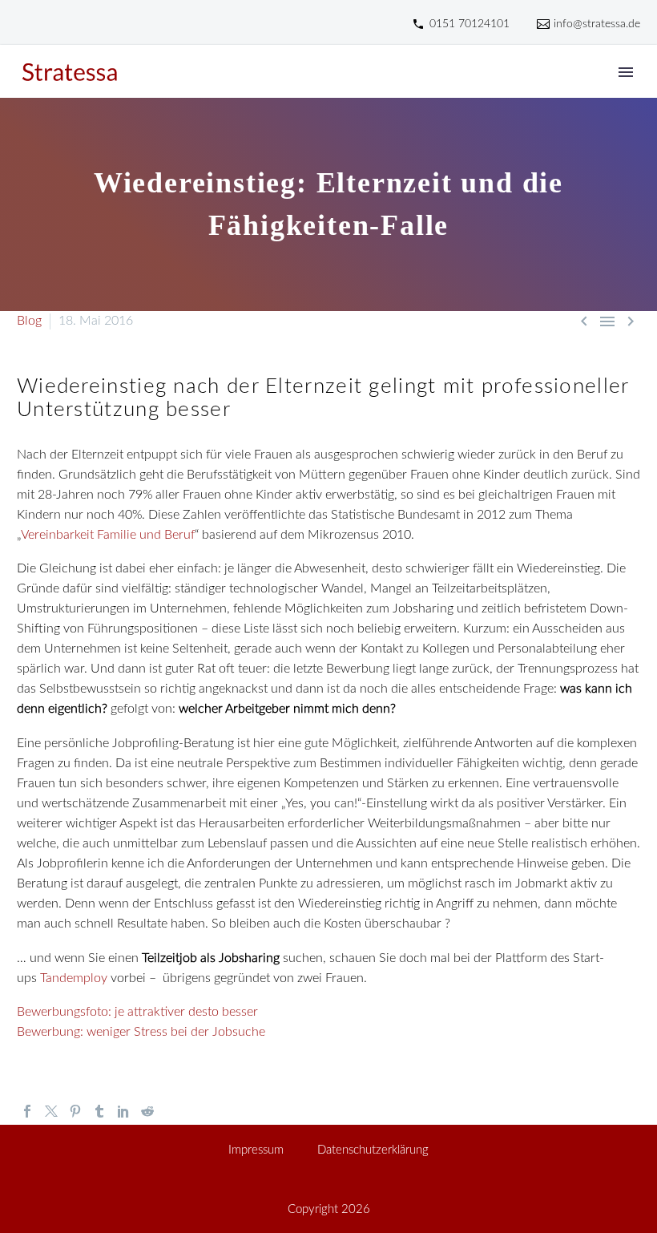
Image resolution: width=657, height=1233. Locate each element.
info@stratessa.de (597, 24)
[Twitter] (51, 1111)
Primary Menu (625, 72)
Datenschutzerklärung (373, 1150)
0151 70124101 (469, 24)
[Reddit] (147, 1111)
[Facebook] (27, 1111)
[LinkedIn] (123, 1111)
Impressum (256, 1150)
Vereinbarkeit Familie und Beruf (108, 534)
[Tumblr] (99, 1111)
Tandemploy (73, 978)
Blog (29, 320)
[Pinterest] (75, 1111)
